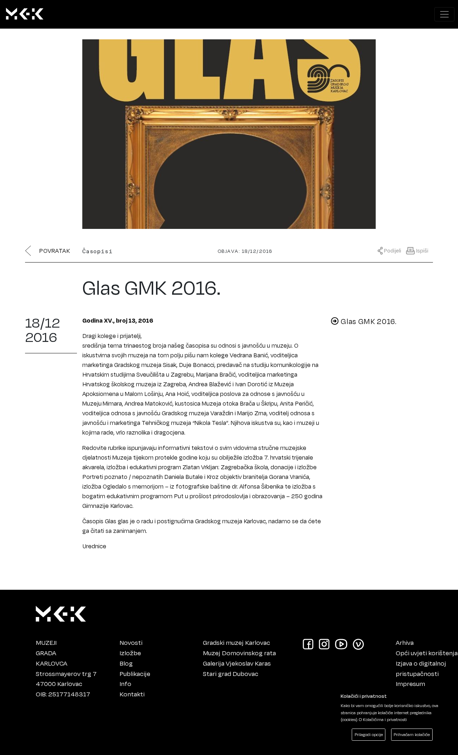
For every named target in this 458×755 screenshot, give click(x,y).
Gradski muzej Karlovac (236, 642)
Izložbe (130, 652)
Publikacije (135, 673)
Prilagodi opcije (369, 734)
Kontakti (132, 693)
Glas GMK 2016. (367, 321)
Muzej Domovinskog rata (239, 652)
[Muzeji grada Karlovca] (61, 612)
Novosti (131, 642)
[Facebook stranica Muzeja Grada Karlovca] (308, 643)
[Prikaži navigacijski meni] (444, 14)
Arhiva (405, 642)
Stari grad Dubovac (230, 673)
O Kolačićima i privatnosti (383, 719)
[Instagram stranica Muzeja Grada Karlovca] (324, 643)
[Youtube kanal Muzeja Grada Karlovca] (341, 643)
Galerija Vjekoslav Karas (237, 663)
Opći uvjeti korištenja (427, 652)
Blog (126, 663)
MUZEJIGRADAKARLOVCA (51, 653)
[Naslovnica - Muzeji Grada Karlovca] (24, 14)
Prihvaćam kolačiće (412, 734)
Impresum (410, 683)
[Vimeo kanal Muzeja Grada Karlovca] (358, 643)
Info (125, 683)
